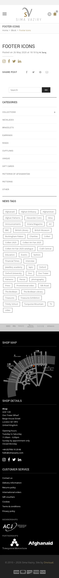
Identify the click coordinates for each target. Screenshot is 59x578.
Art (50, 224)
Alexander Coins (34, 217)
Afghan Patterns (12, 217)
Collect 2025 (10, 242)
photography (37, 279)
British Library (21, 230)
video (7, 310)
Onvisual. (49, 562)
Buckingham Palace (14, 236)
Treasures (9, 297)
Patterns (7, 181)
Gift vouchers (8, 496)
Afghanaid (10, 211)
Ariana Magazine (34, 224)
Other (5, 189)
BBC (7, 230)
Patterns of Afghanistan (16, 173)
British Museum (42, 230)
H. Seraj (42, 52)
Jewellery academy (13, 267)
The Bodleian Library (33, 291)
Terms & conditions (11, 506)
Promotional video (25, 285)
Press (7, 285)
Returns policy (9, 487)
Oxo (30, 273)
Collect (47, 236)
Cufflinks (7, 150)
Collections (9, 112)
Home (5, 30)
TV (51, 304)
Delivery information (12, 482)
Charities (34, 236)
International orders (11, 492)
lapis (31, 267)
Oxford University (13, 273)
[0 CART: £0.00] (55, 15)
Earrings (7, 135)
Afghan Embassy (28, 211)
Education (10, 254)
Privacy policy (8, 511)
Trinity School (11, 304)
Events (24, 254)
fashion (37, 254)
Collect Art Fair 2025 (32, 242)
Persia (22, 279)
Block (13, 30)
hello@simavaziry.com (12, 452)
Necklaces (8, 119)
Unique (6, 158)
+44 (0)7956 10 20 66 (11, 449)
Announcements (13, 224)
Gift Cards (8, 166)
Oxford (42, 267)
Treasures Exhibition (30, 297)
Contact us (7, 478)
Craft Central (45, 248)
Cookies (6, 501)
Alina (50, 217)
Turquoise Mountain (33, 304)
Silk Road (44, 285)
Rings (5, 143)
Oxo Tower (43, 273)
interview (30, 261)
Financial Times (12, 261)
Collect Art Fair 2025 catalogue (19, 248)
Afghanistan (48, 211)
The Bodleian (11, 291)
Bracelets (8, 127)
